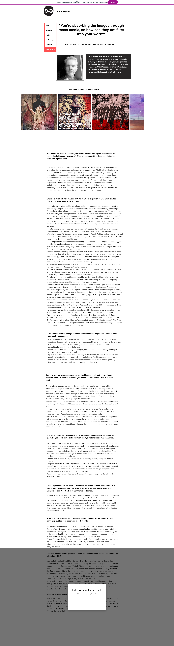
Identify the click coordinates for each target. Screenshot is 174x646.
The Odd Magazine (101, 67)
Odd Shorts (49, 45)
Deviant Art (113, 69)
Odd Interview (50, 49)
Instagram (92, 72)
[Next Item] (140, 112)
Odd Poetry (49, 40)
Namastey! (48, 30)
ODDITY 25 (63, 12)
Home (47, 25)
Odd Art (47, 35)
